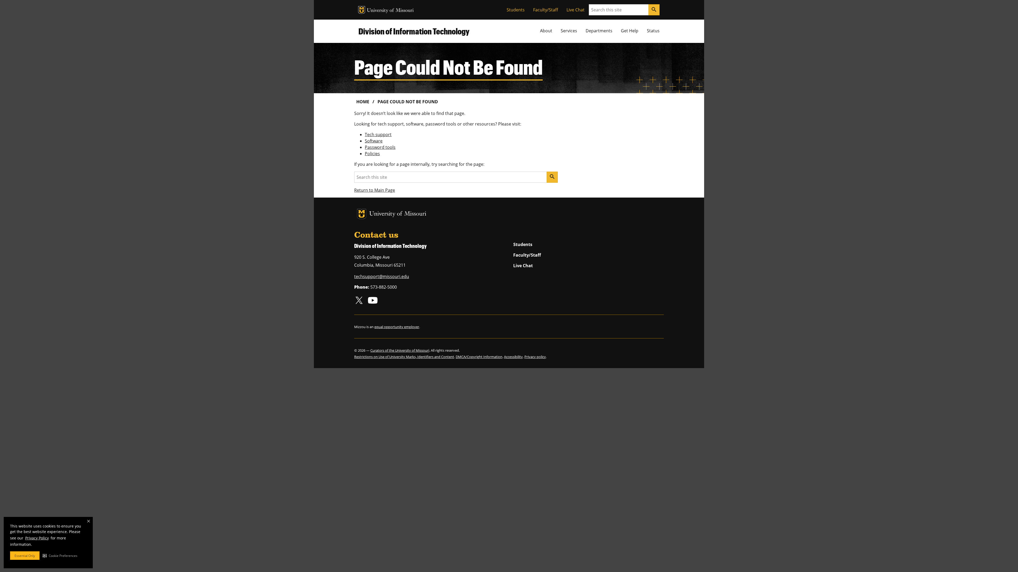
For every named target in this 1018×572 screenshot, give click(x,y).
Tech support (378, 134)
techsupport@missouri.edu (381, 276)
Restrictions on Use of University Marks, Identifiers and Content (404, 356)
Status (653, 31)
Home (362, 102)
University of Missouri (390, 11)
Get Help (629, 31)
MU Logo (361, 10)
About (546, 31)
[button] (60, 555)
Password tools (380, 147)
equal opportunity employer (396, 326)
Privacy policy (535, 356)
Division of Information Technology (413, 31)
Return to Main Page (374, 190)
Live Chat (576, 10)
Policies (372, 154)
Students (516, 10)
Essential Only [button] (25, 555)
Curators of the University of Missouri (399, 350)
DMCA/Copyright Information (479, 356)
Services (569, 31)
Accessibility (513, 356)
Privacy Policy (37, 537)
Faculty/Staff (545, 10)
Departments (599, 31)
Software (374, 141)
